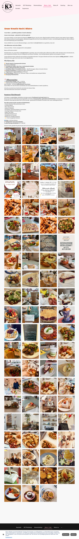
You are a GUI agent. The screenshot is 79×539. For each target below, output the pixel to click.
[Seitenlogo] (7, 7)
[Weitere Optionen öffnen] (61, 527)
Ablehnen (73, 534)
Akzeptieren (66, 534)
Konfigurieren (9, 537)
